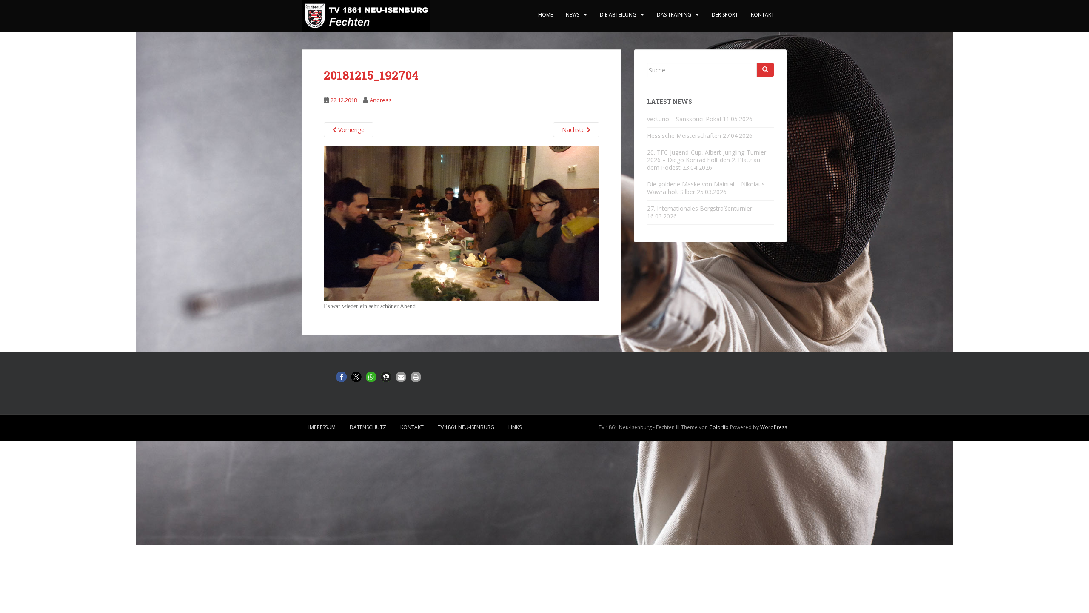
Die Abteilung (618, 14)
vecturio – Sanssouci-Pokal (684, 119)
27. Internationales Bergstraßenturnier (699, 208)
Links (515, 427)
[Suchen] (765, 70)
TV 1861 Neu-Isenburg (466, 427)
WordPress (773, 427)
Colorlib (719, 427)
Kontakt (762, 14)
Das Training (674, 14)
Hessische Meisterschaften (684, 136)
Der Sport (725, 14)
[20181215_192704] (461, 223)
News (572, 14)
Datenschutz (368, 427)
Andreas (381, 100)
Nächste (574, 130)
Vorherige (350, 130)
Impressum (322, 427)
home (545, 14)
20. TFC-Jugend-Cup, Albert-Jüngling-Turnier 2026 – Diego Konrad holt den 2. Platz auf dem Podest (706, 160)
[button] (341, 377)
